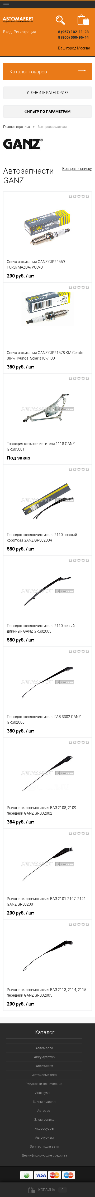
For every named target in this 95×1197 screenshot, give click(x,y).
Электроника (44, 1120)
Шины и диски (44, 1102)
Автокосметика (44, 1075)
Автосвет (44, 1111)
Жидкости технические (44, 1084)
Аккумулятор (44, 1057)
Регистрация (25, 32)
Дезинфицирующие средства (44, 1155)
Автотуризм (44, 1137)
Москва (83, 48)
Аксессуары (44, 1128)
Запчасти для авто (44, 1146)
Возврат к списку (77, 168)
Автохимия (44, 1066)
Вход (7, 32)
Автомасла (44, 1048)
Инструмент (44, 1093)
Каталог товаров (28, 71)
